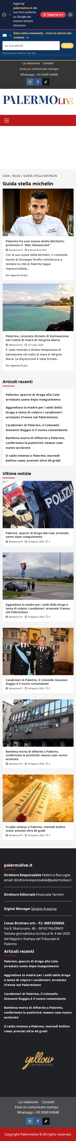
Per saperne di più (17, 275)
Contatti (48, 63)
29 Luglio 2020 (35, 344)
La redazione (31, 63)
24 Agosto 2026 (36, 541)
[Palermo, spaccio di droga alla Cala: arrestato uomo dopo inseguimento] (38, 504)
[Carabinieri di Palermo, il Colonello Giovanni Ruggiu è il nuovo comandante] (38, 651)
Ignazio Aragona (44, 908)
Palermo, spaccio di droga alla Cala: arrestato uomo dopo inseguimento (33, 396)
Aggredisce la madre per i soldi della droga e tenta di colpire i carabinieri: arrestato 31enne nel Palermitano (34, 412)
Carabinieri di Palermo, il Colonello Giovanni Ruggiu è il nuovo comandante (36, 427)
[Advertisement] (38, 147)
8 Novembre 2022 (37, 249)
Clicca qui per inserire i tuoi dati (19, 53)
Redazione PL (16, 249)
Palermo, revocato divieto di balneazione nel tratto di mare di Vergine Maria (37, 338)
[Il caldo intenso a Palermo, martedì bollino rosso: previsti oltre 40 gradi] (38, 798)
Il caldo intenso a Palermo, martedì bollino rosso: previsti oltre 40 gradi (33, 457)
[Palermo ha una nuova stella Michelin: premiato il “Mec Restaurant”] (38, 212)
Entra (67, 45)
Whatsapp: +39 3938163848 (39, 74)
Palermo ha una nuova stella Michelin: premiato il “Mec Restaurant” (35, 243)
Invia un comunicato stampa (39, 69)
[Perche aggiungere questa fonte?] (70, 14)
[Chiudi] (10, 14)
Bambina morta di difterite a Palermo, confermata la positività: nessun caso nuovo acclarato (35, 443)
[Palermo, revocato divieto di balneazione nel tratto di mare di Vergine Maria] (38, 307)
